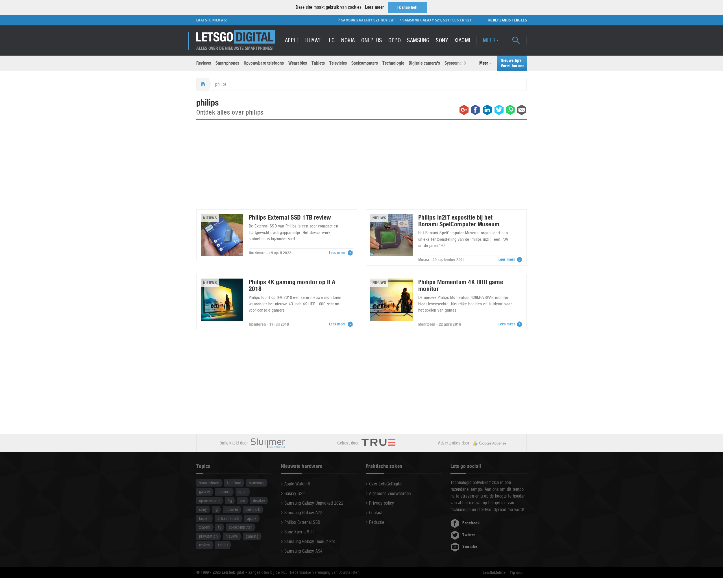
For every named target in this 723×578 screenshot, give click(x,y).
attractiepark (228, 518)
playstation (208, 536)
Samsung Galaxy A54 (303, 551)
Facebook (471, 523)
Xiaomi (462, 40)
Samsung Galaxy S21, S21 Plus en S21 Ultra (427, 20)
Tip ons (516, 572)
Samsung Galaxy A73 (303, 512)
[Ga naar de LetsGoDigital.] (202, 84)
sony (203, 509)
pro (242, 500)
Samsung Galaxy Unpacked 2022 (313, 503)
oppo (242, 491)
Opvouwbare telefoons (264, 63)
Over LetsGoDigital (385, 484)
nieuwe (232, 536)
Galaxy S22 (294, 493)
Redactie (376, 522)
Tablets (318, 63)
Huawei (314, 40)
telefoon (234, 482)
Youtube (469, 546)
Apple (292, 40)
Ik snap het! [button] (407, 7)
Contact (375, 512)
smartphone (209, 482)
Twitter (468, 534)
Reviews (203, 63)
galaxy (204, 491)
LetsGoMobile (494, 572)
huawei (232, 509)
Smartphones (227, 63)
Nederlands (499, 20)
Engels (520, 20)
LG (332, 40)
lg (216, 509)
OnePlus (371, 40)
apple (251, 518)
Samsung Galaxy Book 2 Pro (309, 541)
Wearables (297, 63)
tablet (223, 544)
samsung (256, 482)
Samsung (418, 40)
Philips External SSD (302, 522)
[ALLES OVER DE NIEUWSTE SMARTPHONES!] (235, 37)
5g (230, 500)
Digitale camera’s (424, 63)
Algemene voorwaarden (390, 493)
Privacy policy (381, 503)
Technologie (393, 63)
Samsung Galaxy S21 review (352, 20)
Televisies (338, 63)
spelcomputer (240, 527)
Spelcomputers (364, 63)
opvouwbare (209, 500)
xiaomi (204, 527)
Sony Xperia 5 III (298, 532)
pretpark (253, 509)
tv (219, 527)
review (204, 544)
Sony (442, 40)
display (259, 500)
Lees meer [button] (374, 7)
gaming (252, 536)
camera (224, 491)
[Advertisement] (361, 168)
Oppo (394, 40)
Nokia (348, 40)
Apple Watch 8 (297, 484)
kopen (204, 518)
